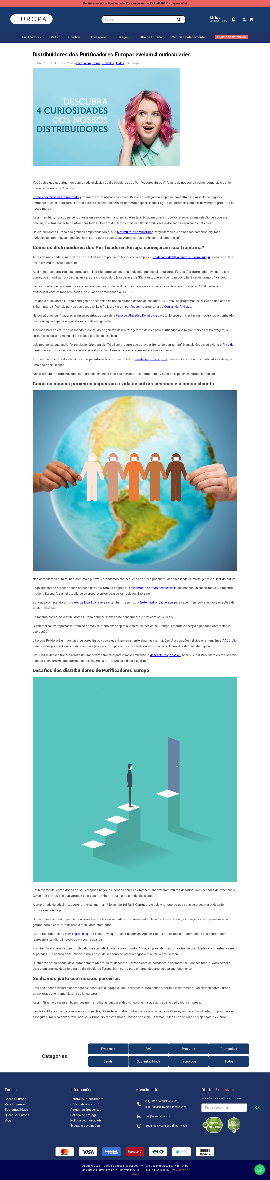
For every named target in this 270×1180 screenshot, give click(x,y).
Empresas (108, 1049)
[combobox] (143, 19)
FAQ (148, 1049)
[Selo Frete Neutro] (212, 1132)
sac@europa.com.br (157, 1116)
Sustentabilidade (148, 1061)
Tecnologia (188, 1061)
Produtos (108, 63)
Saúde (108, 1061)
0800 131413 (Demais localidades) (166, 1107)
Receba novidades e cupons (222, 1098)
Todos (120, 63)
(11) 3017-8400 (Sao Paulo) (161, 1101)
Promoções (229, 1049)
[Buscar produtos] (179, 19)
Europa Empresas (88, 63)
